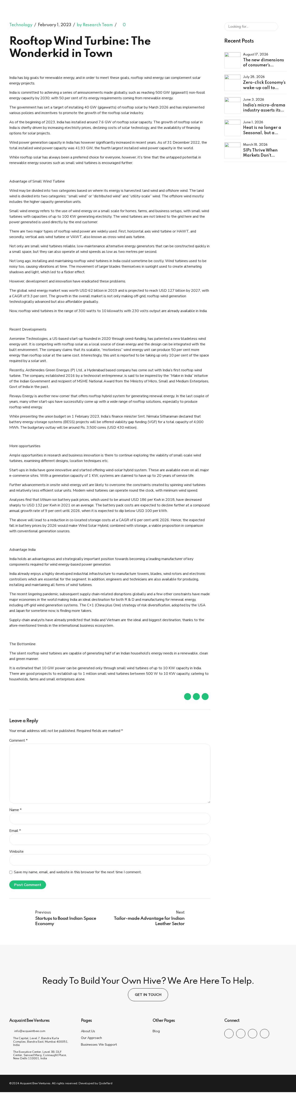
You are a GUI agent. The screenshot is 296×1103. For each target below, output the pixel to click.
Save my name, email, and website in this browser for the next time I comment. (78, 872)
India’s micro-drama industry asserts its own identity (264, 110)
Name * (15, 809)
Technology (20, 25)
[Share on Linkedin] (205, 696)
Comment (18, 740)
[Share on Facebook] (187, 696)
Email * (15, 830)
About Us (88, 1031)
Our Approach (91, 1037)
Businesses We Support (99, 1044)
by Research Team (95, 25)
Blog (156, 1031)
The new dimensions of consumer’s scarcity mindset (263, 65)
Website (16, 851)
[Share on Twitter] (196, 696)
